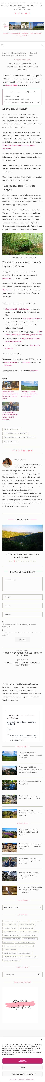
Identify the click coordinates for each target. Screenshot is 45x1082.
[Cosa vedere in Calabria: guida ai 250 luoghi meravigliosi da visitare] (9, 847)
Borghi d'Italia (36, 921)
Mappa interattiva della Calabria (17, 309)
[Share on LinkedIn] (24, 451)
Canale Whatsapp (10, 362)
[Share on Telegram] (29, 451)
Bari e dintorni (22, 921)
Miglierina (6, 290)
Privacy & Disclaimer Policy (26, 1079)
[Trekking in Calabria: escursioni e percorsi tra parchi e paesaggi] (29, 385)
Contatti (23, 3)
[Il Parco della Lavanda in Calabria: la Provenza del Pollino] (9, 833)
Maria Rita (34, 370)
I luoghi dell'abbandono (12, 939)
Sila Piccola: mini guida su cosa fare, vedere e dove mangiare (29, 875)
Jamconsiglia (8, 942)
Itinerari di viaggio (30, 939)
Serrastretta (6, 278)
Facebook (8, 365)
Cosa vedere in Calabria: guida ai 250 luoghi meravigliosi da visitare (30, 846)
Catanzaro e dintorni (12, 429)
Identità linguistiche (28, 935)
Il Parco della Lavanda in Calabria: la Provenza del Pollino (28, 832)
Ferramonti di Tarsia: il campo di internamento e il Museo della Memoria (30, 889)
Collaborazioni (35, 3)
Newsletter (26, 362)
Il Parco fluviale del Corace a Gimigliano (30, 782)
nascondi (32, 92)
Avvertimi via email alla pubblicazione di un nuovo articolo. (21, 634)
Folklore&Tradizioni (11, 935)
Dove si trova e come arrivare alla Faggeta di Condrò (22, 102)
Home (4, 53)
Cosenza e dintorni (10, 928)
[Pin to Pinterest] (21, 451)
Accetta (22, 1061)
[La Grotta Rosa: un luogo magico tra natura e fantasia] (9, 799)
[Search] (42, 45)
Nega (22, 1067)
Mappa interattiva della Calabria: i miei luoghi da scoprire (21, 6)
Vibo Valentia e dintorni (12, 960)
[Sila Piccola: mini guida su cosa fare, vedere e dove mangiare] (9, 876)
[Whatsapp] (29, 13)
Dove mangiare (32, 931)
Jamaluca (14, 3)
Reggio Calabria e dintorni (25, 942)
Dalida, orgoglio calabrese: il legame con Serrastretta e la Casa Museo (10, 395)
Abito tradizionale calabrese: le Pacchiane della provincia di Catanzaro (10, 415)
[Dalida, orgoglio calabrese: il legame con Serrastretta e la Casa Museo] (10, 385)
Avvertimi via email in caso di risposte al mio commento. (19, 625)
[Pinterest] (22, 13)
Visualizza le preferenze (22, 1074)
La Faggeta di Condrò (11, 96)
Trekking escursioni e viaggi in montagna (19, 437)
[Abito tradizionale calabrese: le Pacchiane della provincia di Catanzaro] (10, 406)
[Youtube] (26, 13)
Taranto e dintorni (10, 949)
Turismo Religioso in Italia (12, 957)
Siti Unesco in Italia (25, 946)
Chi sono (5, 3)
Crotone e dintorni (26, 928)
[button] (41, 1040)
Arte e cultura (9, 921)
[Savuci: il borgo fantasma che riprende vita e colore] (22, 538)
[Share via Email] (31, 451)
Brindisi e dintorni (10, 924)
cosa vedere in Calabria (31, 318)
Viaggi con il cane (10, 441)
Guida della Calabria (22, 10)
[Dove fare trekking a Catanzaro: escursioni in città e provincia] (9, 813)
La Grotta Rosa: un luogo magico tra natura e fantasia (29, 797)
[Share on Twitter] (19, 451)
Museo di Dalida (11, 85)
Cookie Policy (13, 1079)
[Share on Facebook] (16, 451)
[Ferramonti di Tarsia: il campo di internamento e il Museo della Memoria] (9, 890)
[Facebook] (15, 13)
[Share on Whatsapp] (26, 451)
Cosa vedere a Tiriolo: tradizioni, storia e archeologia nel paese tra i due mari (30, 769)
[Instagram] (18, 13)
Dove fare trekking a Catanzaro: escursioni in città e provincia (30, 812)
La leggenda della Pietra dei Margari (16, 99)
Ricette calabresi (10, 946)
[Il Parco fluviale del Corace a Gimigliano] (9, 785)
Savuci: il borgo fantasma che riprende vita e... (22, 555)
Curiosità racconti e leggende (15, 433)
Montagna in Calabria (18, 53)
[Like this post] (14, 451)
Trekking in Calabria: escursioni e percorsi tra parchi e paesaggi (29, 393)
